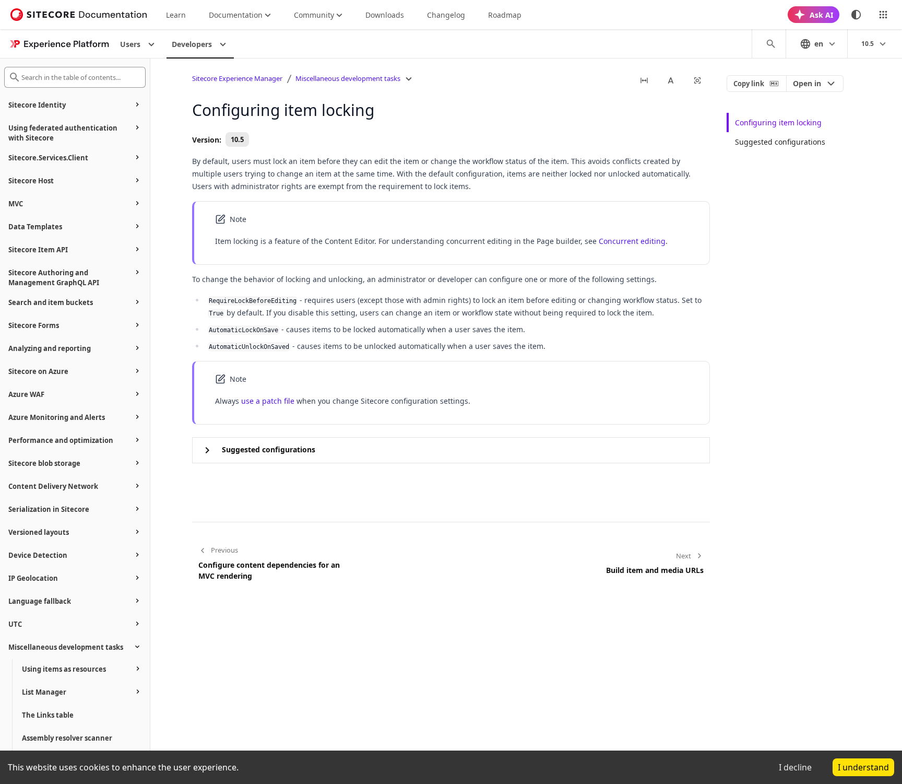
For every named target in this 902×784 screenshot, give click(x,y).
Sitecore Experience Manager (237, 78)
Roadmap (504, 15)
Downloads (384, 15)
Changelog (446, 15)
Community (314, 15)
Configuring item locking (778, 122)
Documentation (236, 15)
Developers (192, 44)
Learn (176, 15)
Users (130, 44)
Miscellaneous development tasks (347, 78)
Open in (807, 83)
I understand (863, 767)
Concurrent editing (632, 241)
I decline (795, 767)
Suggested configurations (780, 142)
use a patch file (267, 401)
